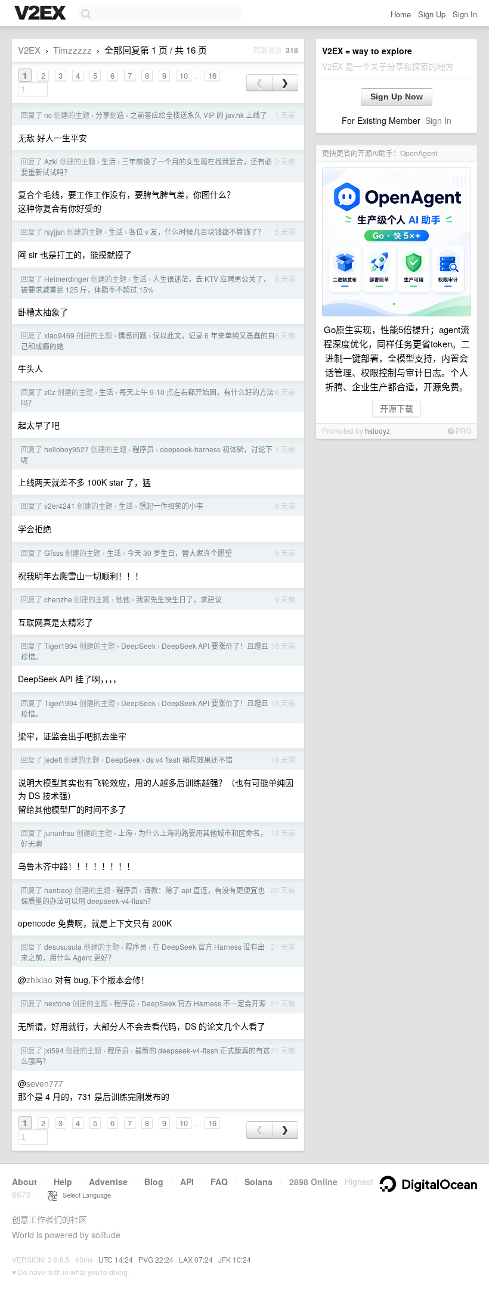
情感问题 (132, 335)
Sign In (465, 14)
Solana (258, 1182)
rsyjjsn (54, 231)
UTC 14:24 (115, 1259)
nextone (57, 1003)
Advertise (108, 1182)
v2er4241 (59, 506)
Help (63, 1182)
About (24, 1182)
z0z (49, 392)
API (187, 1182)
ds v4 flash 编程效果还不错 (189, 759)
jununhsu (59, 833)
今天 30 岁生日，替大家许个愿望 (179, 553)
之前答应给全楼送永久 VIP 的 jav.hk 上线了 (198, 115)
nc (48, 115)
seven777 (44, 1083)
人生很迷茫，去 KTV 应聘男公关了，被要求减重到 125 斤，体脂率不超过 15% (145, 283)
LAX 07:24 (196, 1259)
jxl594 (54, 1050)
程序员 (143, 449)
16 (212, 75)
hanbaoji (58, 890)
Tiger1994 (61, 646)
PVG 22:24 (156, 1259)
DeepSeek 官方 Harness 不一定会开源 (203, 1003)
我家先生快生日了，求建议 (179, 599)
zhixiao (39, 980)
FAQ (219, 1182)
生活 (108, 161)
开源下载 (396, 408)
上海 (125, 833)
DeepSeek (138, 646)
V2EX (29, 49)
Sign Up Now (396, 96)
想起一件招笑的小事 (171, 506)
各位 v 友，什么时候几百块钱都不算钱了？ (197, 231)
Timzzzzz (72, 49)
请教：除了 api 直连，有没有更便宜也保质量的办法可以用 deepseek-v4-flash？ (143, 895)
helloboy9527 (66, 449)
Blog (153, 1182)
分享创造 (109, 115)
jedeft (53, 759)
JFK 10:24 (234, 1259)
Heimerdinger (66, 278)
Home (401, 14)
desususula (63, 946)
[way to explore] (42, 14)
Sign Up (431, 14)
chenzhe (58, 599)
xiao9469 (59, 335)
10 (183, 75)
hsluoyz (377, 430)
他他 (123, 599)
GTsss (53, 553)
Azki (51, 161)
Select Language (84, 1194)
